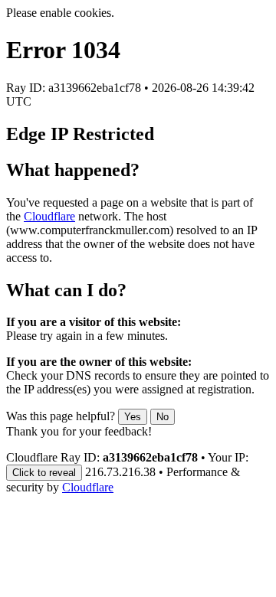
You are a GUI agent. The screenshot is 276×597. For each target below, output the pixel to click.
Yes (132, 416)
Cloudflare (49, 216)
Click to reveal (44, 472)
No (162, 416)
